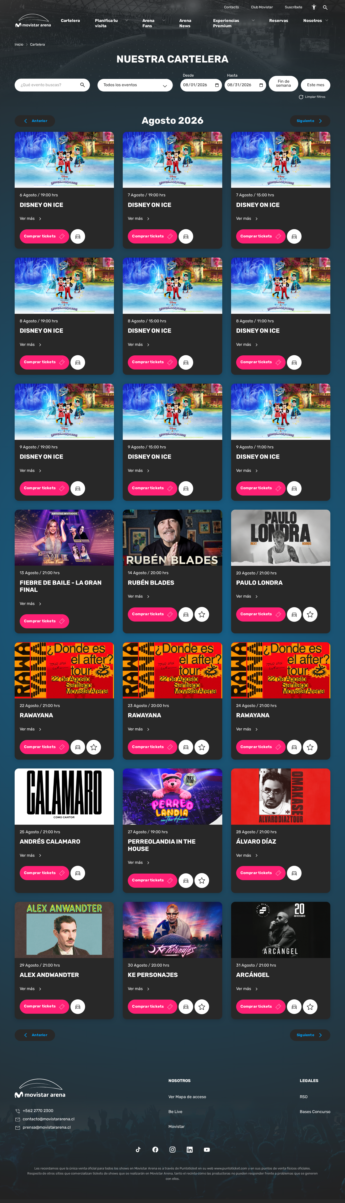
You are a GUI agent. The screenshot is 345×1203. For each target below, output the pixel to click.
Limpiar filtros (315, 97)
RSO (304, 1097)
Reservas (278, 20)
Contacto (231, 7)
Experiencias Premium (226, 23)
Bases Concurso (315, 1112)
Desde (188, 75)
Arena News (185, 23)
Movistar (176, 1127)
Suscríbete (293, 7)
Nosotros (312, 20)
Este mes (315, 85)
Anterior (39, 121)
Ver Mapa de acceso (187, 1097)
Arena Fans (148, 23)
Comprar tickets (40, 236)
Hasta (232, 75)
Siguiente (305, 121)
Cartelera (70, 20)
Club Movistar (262, 7)
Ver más (28, 219)
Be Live (175, 1112)
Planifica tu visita (106, 23)
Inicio (19, 44)
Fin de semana (283, 83)
